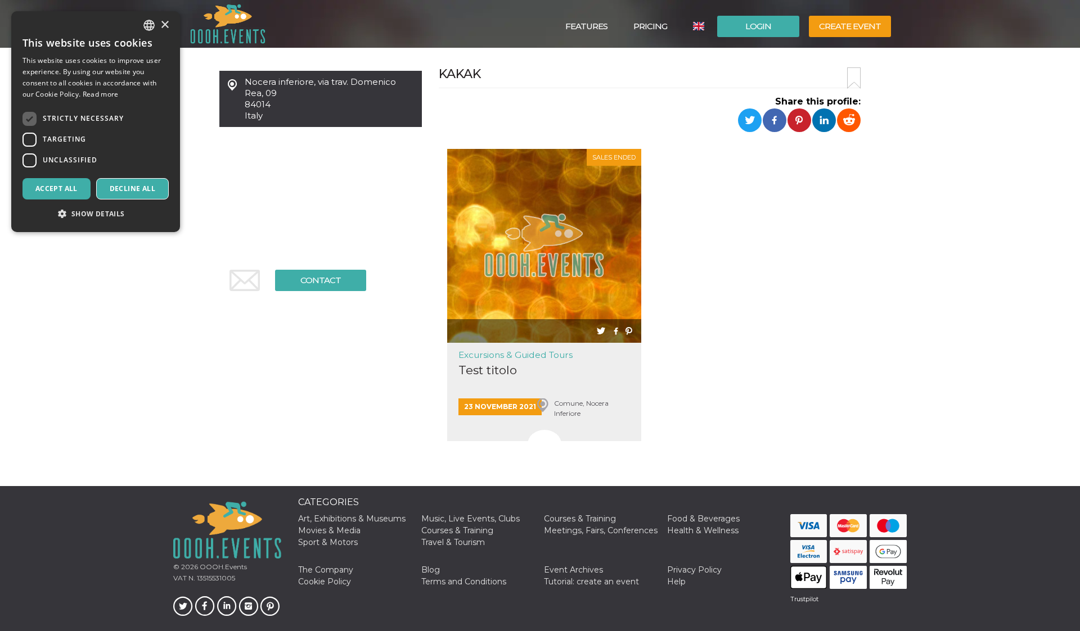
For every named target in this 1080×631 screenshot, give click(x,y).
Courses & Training (580, 519)
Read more (101, 94)
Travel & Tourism (453, 542)
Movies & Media (329, 530)
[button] (95, 214)
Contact (320, 280)
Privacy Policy (694, 570)
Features (586, 26)
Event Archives (573, 570)
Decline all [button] (132, 188)
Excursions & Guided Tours (515, 354)
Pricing (650, 26)
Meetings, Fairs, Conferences (601, 530)
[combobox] (149, 25)
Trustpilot (804, 599)
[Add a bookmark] (854, 78)
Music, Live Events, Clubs (470, 519)
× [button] (164, 25)
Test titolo (487, 370)
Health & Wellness (703, 530)
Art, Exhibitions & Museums (352, 519)
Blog (430, 570)
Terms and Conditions (463, 581)
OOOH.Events (222, 566)
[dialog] (95, 121)
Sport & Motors (328, 542)
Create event (850, 26)
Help (676, 581)
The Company (325, 570)
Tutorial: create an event (591, 581)
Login (758, 26)
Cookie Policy (324, 581)
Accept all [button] (56, 188)
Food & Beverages (703, 519)
